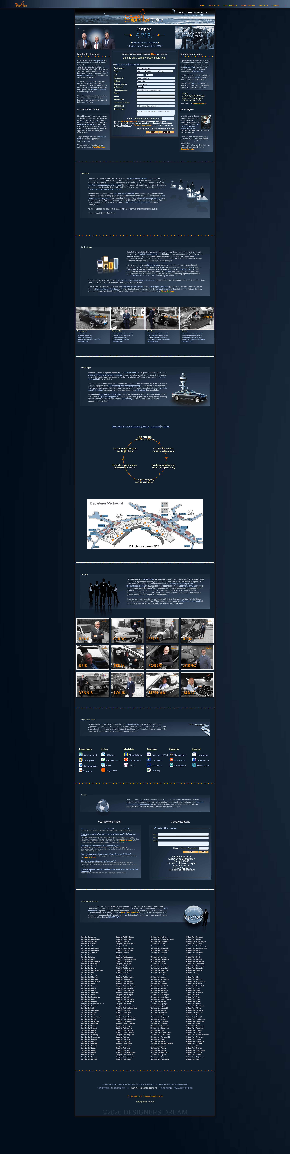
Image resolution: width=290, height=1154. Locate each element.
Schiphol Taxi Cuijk (88, 1008)
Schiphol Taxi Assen (88, 955)
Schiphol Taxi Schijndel (194, 944)
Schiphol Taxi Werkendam (195, 1026)
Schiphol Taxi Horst (123, 1039)
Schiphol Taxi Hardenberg (125, 990)
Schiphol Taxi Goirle (123, 975)
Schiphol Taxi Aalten (88, 937)
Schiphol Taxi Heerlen (123, 1010)
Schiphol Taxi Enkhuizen (125, 948)
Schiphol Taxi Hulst (123, 1048)
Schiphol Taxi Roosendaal (160, 1059)
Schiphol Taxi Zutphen (194, 1055)
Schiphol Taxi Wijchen (193, 1032)
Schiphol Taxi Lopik (158, 961)
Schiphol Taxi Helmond (124, 1021)
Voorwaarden (153, 1096)
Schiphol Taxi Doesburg (89, 1035)
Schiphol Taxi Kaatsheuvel (125, 1057)
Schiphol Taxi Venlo (193, 999)
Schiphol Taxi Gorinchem (125, 977)
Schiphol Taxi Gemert (123, 966)
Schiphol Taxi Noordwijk (159, 1008)
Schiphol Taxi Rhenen (158, 1050)
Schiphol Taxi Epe (122, 952)
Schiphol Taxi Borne (88, 983)
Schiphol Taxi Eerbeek (89, 1059)
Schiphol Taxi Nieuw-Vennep (161, 999)
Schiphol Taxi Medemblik (160, 975)
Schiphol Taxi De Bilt (88, 1015)
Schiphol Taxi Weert (193, 1023)
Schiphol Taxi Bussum (89, 1001)
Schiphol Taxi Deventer (89, 1028)
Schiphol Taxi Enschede (124, 950)
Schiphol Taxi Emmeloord (125, 944)
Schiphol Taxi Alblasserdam (91, 939)
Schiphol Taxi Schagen (194, 939)
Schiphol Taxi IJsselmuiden (125, 1052)
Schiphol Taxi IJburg (123, 1050)
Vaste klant (214, 5)
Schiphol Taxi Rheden (158, 1048)
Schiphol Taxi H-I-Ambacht (125, 1023)
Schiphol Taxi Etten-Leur (124, 957)
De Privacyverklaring (129, 121)
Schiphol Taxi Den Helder (90, 1023)
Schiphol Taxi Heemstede (125, 1001)
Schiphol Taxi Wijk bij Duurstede (197, 1035)
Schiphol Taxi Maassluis (159, 968)
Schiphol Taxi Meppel (158, 977)
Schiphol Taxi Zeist (192, 1046)
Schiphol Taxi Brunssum (90, 992)
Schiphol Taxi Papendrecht (160, 1037)
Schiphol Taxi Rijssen (158, 1055)
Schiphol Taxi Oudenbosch (160, 1035)
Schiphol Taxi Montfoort (159, 986)
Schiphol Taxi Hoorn (123, 1037)
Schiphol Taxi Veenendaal (195, 986)
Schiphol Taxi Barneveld (89, 964)
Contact (275, 5)
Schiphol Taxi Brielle (88, 990)
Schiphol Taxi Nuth (157, 1015)
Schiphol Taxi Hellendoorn (125, 1017)
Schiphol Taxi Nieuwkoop (160, 997)
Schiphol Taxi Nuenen (158, 1010)
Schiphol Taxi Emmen (124, 946)
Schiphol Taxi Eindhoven (125, 937)
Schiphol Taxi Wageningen (195, 1021)
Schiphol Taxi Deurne (88, 1026)
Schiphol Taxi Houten (123, 1041)
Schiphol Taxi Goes (123, 972)
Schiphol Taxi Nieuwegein (160, 995)
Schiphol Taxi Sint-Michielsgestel (197, 946)
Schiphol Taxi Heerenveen (125, 1006)
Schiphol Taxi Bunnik (88, 995)
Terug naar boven (145, 1101)
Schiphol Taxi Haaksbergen (125, 986)
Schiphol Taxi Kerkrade (159, 937)
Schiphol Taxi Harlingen (124, 995)
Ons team (263, 5)
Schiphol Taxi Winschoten (195, 1037)
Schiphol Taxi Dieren (88, 1032)
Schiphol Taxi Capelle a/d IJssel (92, 1004)
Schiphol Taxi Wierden (194, 1030)
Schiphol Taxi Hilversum (124, 1030)
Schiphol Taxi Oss (157, 1030)
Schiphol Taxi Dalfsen (89, 1012)
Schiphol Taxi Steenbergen (195, 966)
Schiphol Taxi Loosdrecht (160, 959)
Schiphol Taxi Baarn (88, 959)
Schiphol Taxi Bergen (88, 968)
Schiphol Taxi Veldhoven (194, 992)
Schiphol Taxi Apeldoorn (90, 950)
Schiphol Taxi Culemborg (90, 1010)
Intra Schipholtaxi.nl (129, 913)
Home (202, 5)
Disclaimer (135, 1096)
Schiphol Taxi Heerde (123, 1004)
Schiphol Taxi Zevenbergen (195, 1050)
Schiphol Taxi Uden (192, 977)
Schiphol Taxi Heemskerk (125, 999)
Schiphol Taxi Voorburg (194, 1012)
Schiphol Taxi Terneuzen (194, 970)
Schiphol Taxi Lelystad (159, 952)
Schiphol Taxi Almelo (88, 944)
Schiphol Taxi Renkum (159, 1046)
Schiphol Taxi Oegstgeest (160, 1017)
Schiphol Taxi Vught (193, 1015)
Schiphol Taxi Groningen (125, 983)
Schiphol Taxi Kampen (124, 1059)
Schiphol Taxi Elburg (123, 939)
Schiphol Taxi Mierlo (158, 981)
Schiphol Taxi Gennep (124, 970)
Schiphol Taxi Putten (158, 1039)
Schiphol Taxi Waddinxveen (195, 1019)
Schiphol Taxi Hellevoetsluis (126, 1019)
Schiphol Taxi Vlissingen (194, 1010)
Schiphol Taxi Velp (192, 995)
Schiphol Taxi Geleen (123, 964)
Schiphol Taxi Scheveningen (196, 941)
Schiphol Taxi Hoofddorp (125, 1032)
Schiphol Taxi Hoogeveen (125, 1035)
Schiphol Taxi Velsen (193, 997)
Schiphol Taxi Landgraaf (159, 941)
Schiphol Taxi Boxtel (88, 988)
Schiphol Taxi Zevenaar (194, 1048)
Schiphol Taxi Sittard (193, 950)
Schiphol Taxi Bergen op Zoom (92, 970)
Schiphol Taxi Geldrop (124, 961)
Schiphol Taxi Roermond (159, 1057)
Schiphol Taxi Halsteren (124, 988)
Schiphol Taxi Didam (88, 1030)
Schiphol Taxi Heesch (123, 1012)
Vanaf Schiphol (230, 5)
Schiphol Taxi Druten (88, 1050)
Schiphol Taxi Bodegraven (90, 981)
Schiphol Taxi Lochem (159, 957)
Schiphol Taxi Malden (158, 972)
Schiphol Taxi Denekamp (90, 1021)
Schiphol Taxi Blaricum (89, 979)
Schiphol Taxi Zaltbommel (195, 1041)
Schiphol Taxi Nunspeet (159, 1012)
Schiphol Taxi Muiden (158, 988)
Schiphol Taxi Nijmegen (159, 1004)
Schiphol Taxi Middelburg (160, 979)
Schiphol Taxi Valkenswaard (195, 981)
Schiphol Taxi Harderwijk (125, 992)
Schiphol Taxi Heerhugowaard (126, 1008)
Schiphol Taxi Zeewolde (194, 1043)
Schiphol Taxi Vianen (193, 1004)
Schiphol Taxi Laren (158, 944)
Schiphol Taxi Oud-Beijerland (161, 1032)
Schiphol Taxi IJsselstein (125, 1055)
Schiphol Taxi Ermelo (123, 955)
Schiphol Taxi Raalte (158, 1041)
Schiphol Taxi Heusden (124, 1028)
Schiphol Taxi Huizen (123, 1046)
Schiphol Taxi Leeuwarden (160, 948)
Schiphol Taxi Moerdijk (159, 983)
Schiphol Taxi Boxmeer (89, 986)
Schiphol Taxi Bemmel (89, 966)
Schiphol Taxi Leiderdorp (160, 950)
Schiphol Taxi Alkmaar (89, 941)
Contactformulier (187, 149)
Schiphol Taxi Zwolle (193, 1059)
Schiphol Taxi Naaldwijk (159, 990)
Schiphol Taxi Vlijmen (193, 1008)
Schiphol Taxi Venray (193, 1001)
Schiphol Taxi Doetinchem (90, 1037)
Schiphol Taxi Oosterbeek (160, 1026)
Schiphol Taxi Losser (158, 964)
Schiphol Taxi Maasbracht (160, 966)
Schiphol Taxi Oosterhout (160, 1028)
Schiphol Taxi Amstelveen (90, 948)
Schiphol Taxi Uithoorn (194, 979)
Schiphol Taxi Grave (123, 979)
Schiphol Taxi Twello (193, 975)
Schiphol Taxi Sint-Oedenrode (196, 948)
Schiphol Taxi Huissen (124, 1043)
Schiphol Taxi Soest (193, 957)
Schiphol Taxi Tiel (192, 972)
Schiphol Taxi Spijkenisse (195, 961)
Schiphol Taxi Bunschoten (90, 997)
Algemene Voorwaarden (143, 125)
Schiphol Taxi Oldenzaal (159, 1023)
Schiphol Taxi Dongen (89, 1039)
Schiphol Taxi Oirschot (159, 1019)
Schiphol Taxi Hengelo (124, 1026)
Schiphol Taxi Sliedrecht (194, 952)
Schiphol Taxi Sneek (193, 955)
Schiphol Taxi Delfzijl (88, 1019)
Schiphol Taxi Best (87, 972)
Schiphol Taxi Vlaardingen (195, 1006)
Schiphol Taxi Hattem (123, 997)
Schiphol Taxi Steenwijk (194, 968)
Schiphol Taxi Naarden (159, 992)
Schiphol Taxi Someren (194, 959)
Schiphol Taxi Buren (88, 999)
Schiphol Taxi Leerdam (159, 946)
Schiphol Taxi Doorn (88, 1041)
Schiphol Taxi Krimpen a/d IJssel (162, 939)
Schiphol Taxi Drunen (88, 1048)
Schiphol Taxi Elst (122, 941)
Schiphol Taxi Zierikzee (194, 1052)
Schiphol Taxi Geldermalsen (126, 959)
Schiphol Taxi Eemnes (89, 1057)
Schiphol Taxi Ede (87, 1055)
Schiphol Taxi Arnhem (89, 952)
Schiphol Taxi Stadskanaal (195, 964)
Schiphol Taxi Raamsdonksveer (162, 1043)
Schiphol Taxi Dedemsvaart (90, 1017)
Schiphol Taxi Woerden (194, 1039)
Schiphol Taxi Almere (88, 946)
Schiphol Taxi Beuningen (90, 975)
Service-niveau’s (125, 840)
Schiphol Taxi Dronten (89, 1046)
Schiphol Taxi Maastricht (159, 970)
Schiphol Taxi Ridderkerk (159, 1052)
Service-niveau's (248, 5)
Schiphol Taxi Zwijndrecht (195, 1057)
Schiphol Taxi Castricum (89, 1006)
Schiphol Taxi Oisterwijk (159, 1021)
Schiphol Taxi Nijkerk (158, 1001)
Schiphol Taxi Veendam (194, 983)
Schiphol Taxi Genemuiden (125, 968)
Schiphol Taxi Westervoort (195, 1028)
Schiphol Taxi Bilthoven (89, 977)
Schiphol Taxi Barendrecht (90, 961)
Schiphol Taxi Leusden (159, 955)
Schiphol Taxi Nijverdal (159, 1006)
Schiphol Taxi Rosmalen (194, 937)
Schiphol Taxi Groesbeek (125, 981)
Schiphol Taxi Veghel (193, 990)
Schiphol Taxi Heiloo (123, 1015)
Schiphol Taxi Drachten (89, 1043)
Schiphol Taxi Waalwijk (194, 1017)
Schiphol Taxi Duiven (88, 1052)
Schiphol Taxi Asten (88, 957)
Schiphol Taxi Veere (193, 988)
